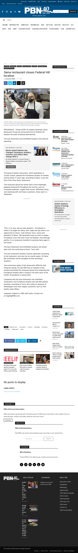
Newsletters (63, 484)
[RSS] (34, 464)
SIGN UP (49, 438)
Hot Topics (12, 63)
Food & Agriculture (42, 66)
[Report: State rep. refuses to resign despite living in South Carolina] (69, 355)
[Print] (23, 83)
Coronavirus (20, 63)
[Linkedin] (11, 11)
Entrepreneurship (40, 363)
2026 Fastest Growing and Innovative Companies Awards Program (67, 153)
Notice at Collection (69, 551)
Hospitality (37, 327)
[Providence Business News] (39, 10)
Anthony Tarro (13, 327)
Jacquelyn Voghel (10, 78)
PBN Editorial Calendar (67, 493)
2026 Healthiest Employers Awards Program (67, 139)
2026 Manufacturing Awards (66, 187)
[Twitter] (15, 11)
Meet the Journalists (66, 510)
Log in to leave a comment (12, 391)
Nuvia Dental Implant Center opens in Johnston (57, 345)
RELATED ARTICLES (11, 350)
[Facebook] (2, 11)
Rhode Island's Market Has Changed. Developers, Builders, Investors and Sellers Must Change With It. (18, 153)
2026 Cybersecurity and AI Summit (67, 165)
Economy (19, 66)
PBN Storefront (64, 499)
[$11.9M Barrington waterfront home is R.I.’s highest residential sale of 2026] (33, 522)
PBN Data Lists (64, 501)
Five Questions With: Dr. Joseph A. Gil (56, 324)
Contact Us (63, 507)
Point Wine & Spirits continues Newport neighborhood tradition (42, 367)
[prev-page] (5, 375)
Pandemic (7, 329)
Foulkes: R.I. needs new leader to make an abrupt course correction (24, 491)
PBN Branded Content (14, 148)
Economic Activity (27, 66)
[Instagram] (6, 11)
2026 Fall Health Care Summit (66, 176)
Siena (21, 329)
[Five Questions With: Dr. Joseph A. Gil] (69, 325)
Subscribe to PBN (65, 482)
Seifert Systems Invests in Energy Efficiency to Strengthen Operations (61, 208)
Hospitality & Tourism (9, 68)
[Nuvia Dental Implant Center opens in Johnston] (69, 346)
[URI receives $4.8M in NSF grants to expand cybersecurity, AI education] (27, 359)
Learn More (10, 167)
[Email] (19, 83)
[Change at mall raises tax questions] (33, 508)
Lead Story (44, 327)
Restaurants (15, 329)
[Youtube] (19, 11)
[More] (40, 341)
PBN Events (63, 504)
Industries (34, 66)
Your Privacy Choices (55, 551)
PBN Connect (64, 496)
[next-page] (8, 375)
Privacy (36, 551)
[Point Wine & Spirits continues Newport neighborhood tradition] (43, 359)
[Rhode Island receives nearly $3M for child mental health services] (69, 334)
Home (5, 63)
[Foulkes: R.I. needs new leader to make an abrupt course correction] (33, 484)
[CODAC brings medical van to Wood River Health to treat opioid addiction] (69, 314)
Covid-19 (30, 327)
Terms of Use (44, 551)
